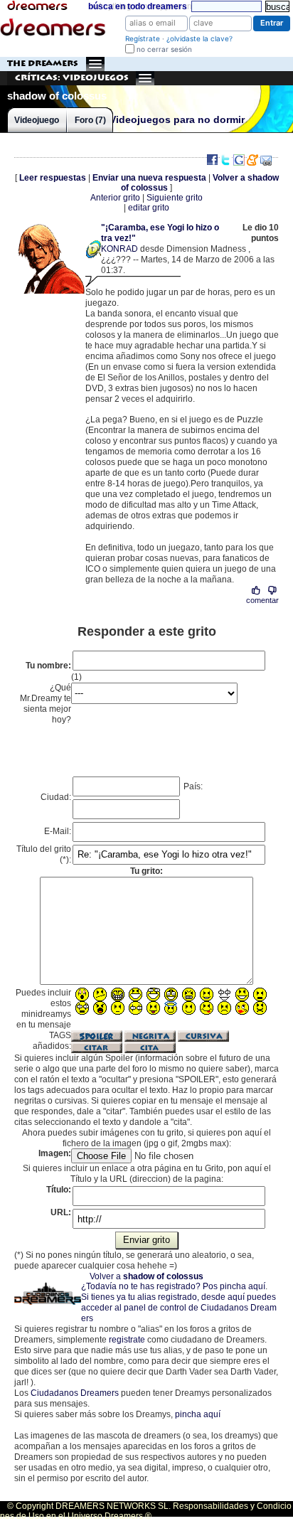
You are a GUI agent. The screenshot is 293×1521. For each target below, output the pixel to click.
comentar (262, 600)
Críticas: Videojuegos (72, 78)
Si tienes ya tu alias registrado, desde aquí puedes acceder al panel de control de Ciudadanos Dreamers (179, 1307)
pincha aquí (197, 1414)
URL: (60, 1212)
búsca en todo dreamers (137, 6)
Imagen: (54, 1153)
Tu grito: (146, 871)
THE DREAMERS (42, 64)
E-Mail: (57, 831)
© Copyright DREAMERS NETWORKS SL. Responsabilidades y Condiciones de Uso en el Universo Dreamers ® (146, 1511)
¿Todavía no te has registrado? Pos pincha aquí (173, 1286)
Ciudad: (56, 797)
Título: (58, 1190)
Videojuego (36, 120)
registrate (127, 1340)
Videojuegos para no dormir (177, 119)
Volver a (146, 1276)
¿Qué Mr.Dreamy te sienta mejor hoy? (45, 704)
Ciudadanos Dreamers (75, 1393)
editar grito (148, 208)
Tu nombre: (48, 666)
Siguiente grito (174, 198)
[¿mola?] (256, 590)
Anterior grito (115, 198)
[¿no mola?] (272, 590)
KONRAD (119, 249)
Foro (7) (90, 120)
